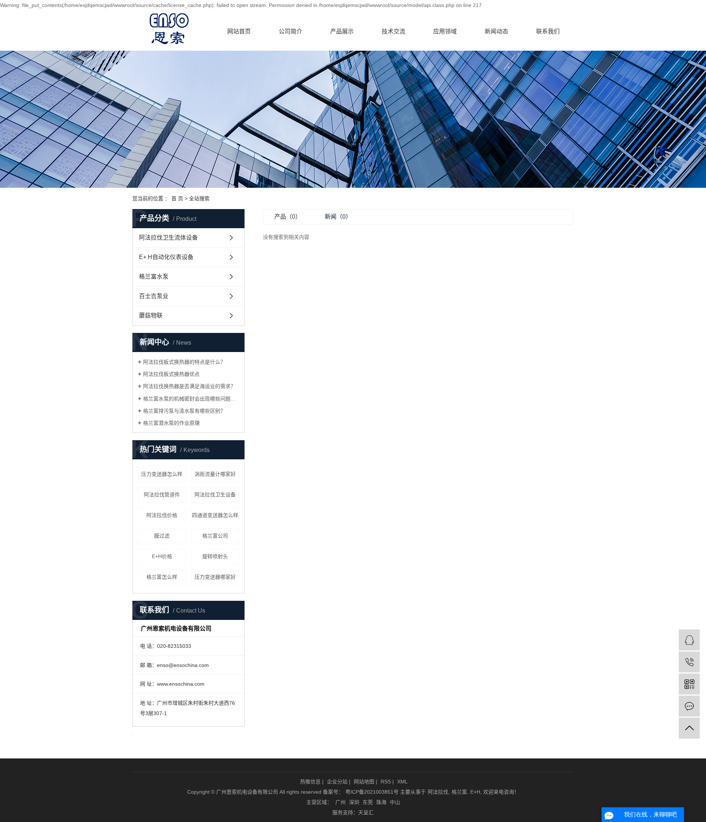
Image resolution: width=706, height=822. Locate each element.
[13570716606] (689, 662)
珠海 (381, 802)
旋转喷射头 (215, 556)
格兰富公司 (215, 536)
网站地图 (364, 782)
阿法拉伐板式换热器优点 (171, 374)
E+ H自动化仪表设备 (166, 257)
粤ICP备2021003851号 (372, 792)
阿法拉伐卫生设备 (215, 495)
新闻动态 (496, 31)
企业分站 (337, 782)
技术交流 (393, 31)
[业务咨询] (689, 639)
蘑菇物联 (151, 315)
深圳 (354, 802)
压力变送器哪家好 (215, 577)
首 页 (177, 198)
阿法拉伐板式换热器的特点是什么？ (184, 362)
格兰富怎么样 (161, 577)
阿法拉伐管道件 (162, 495)
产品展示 (342, 31)
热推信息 (310, 782)
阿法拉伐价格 (161, 515)
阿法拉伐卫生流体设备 (168, 237)
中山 (395, 802)
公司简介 (290, 31)
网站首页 (239, 31)
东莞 (368, 802)
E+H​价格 (162, 556)
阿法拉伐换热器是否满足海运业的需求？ (189, 386)
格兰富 (459, 792)
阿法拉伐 (438, 792)
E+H (475, 792)
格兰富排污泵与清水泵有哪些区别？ (184, 411)
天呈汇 (366, 812)
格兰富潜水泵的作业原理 (171, 423)
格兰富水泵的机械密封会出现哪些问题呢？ (191, 399)
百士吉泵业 (153, 296)
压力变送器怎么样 (161, 474)
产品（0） (287, 216)
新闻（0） (338, 216)
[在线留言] (689, 706)
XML (402, 782)
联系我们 (548, 31)
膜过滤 (162, 536)
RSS (386, 782)
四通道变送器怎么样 (215, 515)
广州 (340, 802)
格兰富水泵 (153, 276)
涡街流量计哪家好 (215, 474)
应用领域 (445, 31)
